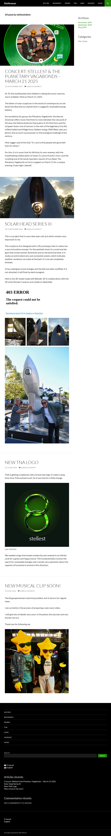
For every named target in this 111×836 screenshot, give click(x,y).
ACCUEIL (46, 3)
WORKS (67, 3)
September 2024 (85, 25)
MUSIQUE (91, 3)
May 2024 (82, 27)
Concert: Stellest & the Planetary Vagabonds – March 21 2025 (33, 76)
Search (7, 753)
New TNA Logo (21, 462)
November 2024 (85, 22)
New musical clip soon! (33, 585)
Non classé (82, 41)
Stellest (29, 313)
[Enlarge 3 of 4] (65, 321)
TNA (75, 3)
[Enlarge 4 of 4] (65, 350)
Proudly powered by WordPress (15, 833)
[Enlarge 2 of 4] (44, 321)
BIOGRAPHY (57, 3)
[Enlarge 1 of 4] (22, 321)
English (7, 821)
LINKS (82, 3)
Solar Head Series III (28, 224)
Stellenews (10, 3)
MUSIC (100, 3)
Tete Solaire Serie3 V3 (15, 313)
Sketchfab (39, 313)
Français (7, 819)
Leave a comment (34, 86)
